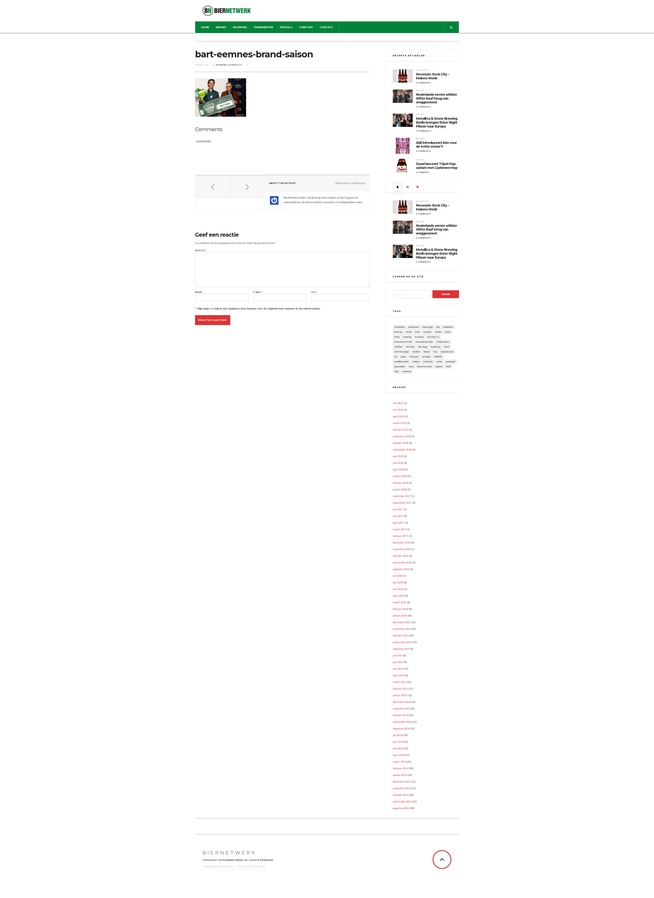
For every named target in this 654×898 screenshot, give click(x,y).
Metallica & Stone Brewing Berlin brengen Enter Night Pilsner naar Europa (436, 122)
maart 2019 (399, 423)
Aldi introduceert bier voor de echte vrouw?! (436, 145)
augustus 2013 (401, 808)
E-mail (258, 292)
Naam (199, 292)
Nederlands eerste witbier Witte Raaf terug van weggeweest (436, 98)
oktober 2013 (400, 795)
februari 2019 (400, 429)
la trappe (426, 356)
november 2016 (402, 549)
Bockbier (427, 331)
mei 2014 (398, 748)
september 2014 (402, 721)
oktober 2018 (400, 443)
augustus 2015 (401, 648)
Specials (286, 27)
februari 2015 (400, 688)
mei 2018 (398, 462)
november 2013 (402, 788)
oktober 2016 (400, 555)
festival (427, 351)
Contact (326, 27)
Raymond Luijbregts (229, 65)
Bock (417, 331)
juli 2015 (397, 655)
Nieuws (221, 27)
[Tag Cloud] (418, 187)
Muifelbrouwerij (401, 361)
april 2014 (398, 755)
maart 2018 (399, 476)
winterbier (406, 371)
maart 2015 (399, 682)
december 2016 (401, 542)
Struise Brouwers (424, 366)
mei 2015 (398, 668)
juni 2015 (398, 662)
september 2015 (402, 642)
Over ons (306, 27)
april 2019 (398, 416)
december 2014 (401, 702)
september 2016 (402, 562)
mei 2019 (398, 409)
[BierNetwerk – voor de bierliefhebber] (226, 10)
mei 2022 (398, 403)
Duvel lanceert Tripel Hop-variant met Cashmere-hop (436, 166)
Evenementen (263, 27)
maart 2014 (399, 761)
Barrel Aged (427, 327)
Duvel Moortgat (401, 351)
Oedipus (415, 361)
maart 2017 (399, 529)
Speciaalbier (399, 366)
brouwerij (419, 336)
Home (205, 27)
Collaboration (442, 341)
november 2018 (402, 436)
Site (314, 292)
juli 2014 (397, 735)
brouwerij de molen (403, 341)
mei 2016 (398, 589)
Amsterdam (399, 327)
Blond (409, 331)
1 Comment (422, 172)
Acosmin (262, 866)
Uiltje (396, 371)
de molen (410, 346)
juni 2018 (398, 456)
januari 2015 (400, 695)
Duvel (446, 346)
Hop (435, 351)
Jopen (403, 356)
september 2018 (402, 449)
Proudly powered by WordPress (218, 866)
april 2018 (398, 469)
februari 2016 (400, 609)
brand (447, 331)
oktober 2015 (400, 635)
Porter (439, 361)
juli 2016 (397, 575)
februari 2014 (400, 768)
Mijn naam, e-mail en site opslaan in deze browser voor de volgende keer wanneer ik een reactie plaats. (259, 308)
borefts (438, 331)
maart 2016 (399, 602)
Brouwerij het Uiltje (424, 341)
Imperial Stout (447, 351)
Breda (397, 336)
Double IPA (435, 346)
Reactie (201, 250)
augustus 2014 (401, 728)
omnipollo (428, 361)
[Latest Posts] (398, 187)
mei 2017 (398, 516)
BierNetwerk (230, 852)
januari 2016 (400, 615)
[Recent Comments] (408, 187)
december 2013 (401, 781)
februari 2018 (400, 482)
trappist (438, 366)
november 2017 (402, 496)
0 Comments (423, 83)
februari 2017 (400, 536)
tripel (448, 366)
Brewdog (407, 336)
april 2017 (398, 522)
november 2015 (402, 629)
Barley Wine (413, 327)
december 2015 (401, 622)
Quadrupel (450, 361)
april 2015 (398, 675)
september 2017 (402, 502)
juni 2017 (398, 509)
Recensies (240, 27)
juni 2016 (398, 582)
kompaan (414, 356)
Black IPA (398, 331)
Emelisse (416, 351)
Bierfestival (448, 327)
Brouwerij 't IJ (433, 336)
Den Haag (422, 346)
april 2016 (398, 595)
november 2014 (402, 708)
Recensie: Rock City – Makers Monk (432, 76)
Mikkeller (438, 356)
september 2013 (402, 801)
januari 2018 (400, 489)
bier (438, 327)
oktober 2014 (400, 715)
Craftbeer (398, 346)
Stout (411, 366)
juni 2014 (398, 741)
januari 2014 (400, 775)
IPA (395, 356)
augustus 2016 (401, 569)
